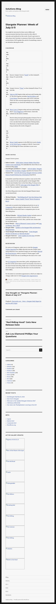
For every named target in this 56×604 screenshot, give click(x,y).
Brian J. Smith (14, 142)
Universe (28, 279)
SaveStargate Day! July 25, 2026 (16, 397)
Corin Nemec (14, 98)
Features (9, 370)
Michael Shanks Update (24, 215)
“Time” (21, 88)
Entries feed (10, 421)
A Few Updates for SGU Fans (26, 235)
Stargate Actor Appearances (29, 276)
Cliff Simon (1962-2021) (13, 403)
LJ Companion (12, 261)
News (21, 279)
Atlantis (9, 366)
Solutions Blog (13, 9)
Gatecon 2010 (14, 94)
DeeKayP (10, 279)
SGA (7, 588)
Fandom (9, 368)
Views (9, 383)
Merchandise (11, 372)
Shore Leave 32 (14, 109)
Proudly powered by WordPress (21, 599)
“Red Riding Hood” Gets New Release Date (29, 197)
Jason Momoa (13, 281)
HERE (16, 166)
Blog (7, 577)
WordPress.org (11, 425)
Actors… (8, 581)
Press (24, 279)
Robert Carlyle (35, 281)
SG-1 (8, 378)
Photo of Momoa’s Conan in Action (26, 223)
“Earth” (26, 75)
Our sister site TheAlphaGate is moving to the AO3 (22, 405)
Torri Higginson (19, 111)
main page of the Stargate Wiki (30, 185)
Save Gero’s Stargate (13, 399)
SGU (7, 591)
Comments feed (11, 423)
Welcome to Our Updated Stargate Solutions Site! (21, 401)
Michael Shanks (20, 281)
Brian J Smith (35, 279)
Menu (47, 9)
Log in (9, 419)
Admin (9, 364)
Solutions (8, 595)
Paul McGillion (31, 96)
